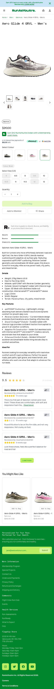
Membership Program (11, 566)
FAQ (4, 626)
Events (4, 604)
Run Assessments (9, 614)
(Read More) (29, 405)
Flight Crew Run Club (10, 600)
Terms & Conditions (10, 686)
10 (44, 176)
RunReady (6, 618)
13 (44, 182)
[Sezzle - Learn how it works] (46, 141)
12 (35, 182)
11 (16, 182)
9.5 (34, 176)
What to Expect (8, 622)
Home (4, 17)
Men (11, 17)
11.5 (25, 182)
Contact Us (6, 574)
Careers (5, 680)
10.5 (6, 182)
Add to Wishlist (14, 211)
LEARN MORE (29, 4)
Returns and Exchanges (11, 586)
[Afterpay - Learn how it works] (32, 141)
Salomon (19, 17)
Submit (45, 550)
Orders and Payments (11, 578)
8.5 (15, 176)
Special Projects (8, 570)
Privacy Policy (8, 582)
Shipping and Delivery (11, 590)
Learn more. (12, 135)
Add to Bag (27, 203)
